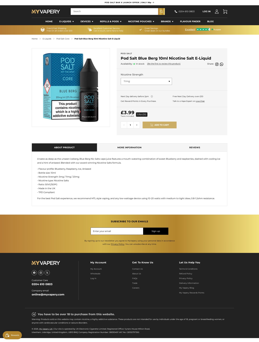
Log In (93, 278)
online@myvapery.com (48, 294)
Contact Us (137, 269)
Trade (134, 283)
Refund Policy (185, 273)
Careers (135, 288)
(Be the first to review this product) (163, 63)
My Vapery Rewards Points (191, 292)
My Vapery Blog (186, 288)
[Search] (161, 11)
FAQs (134, 278)
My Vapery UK (45, 329)
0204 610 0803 (187, 11)
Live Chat (200, 101)
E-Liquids (47, 39)
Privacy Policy (117, 244)
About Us (136, 273)
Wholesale (95, 273)
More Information (129, 147)
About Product (64, 147)
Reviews (194, 147)
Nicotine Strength (132, 74)
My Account (98, 262)
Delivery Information (189, 283)
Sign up (156, 231)
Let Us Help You (189, 262)
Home (35, 39)
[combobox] (118, 11)
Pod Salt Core (62, 39)
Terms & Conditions (188, 269)
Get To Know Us (142, 262)
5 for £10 (141, 114)
